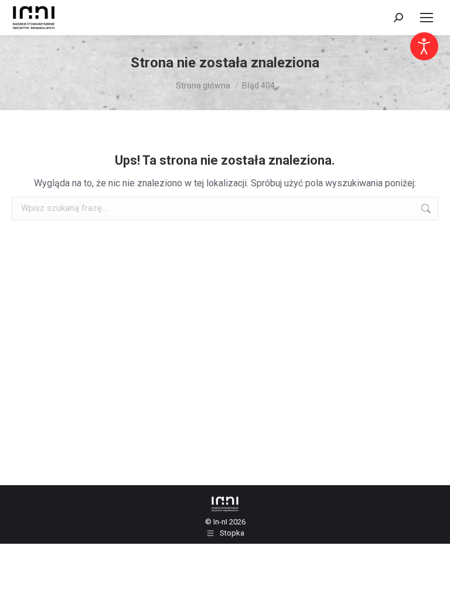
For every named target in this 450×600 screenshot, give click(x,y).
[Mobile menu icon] (426, 17)
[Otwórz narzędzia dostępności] (424, 46)
